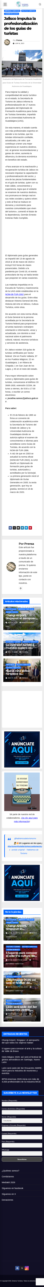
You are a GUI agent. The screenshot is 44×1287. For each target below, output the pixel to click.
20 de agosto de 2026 (18, 987)
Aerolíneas (10, 664)
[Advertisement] (22, 238)
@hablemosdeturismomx (25, 838)
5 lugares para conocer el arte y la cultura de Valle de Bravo (21, 955)
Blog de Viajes (11, 609)
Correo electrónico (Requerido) (13, 1109)
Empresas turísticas (12, 11)
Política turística (28, 11)
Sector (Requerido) (9, 1117)
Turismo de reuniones (14, 1003)
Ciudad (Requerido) (9, 1133)
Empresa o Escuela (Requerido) (14, 1125)
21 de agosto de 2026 (18, 933)
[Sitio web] (21, 588)
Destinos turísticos (29, 946)
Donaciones (7, 1200)
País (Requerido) (8, 1142)
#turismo (12, 846)
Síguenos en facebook (12, 1188)
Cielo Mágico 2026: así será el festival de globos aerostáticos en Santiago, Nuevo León (21, 1059)
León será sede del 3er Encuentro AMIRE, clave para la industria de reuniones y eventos (22, 1070)
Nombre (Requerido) (9, 1100)
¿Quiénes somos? (10, 1171)
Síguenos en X (9, 1194)
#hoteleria (22, 846)
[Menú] (5, 4)
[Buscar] (40, 4)
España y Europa (12, 612)
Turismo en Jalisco (11, 14)
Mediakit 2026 (8, 1182)
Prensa (19, 40)
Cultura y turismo (13, 946)
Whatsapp (5, 1150)
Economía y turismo (13, 641)
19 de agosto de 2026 (18, 1014)
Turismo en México (13, 949)
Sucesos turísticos (13, 667)
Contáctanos (8, 1176)
